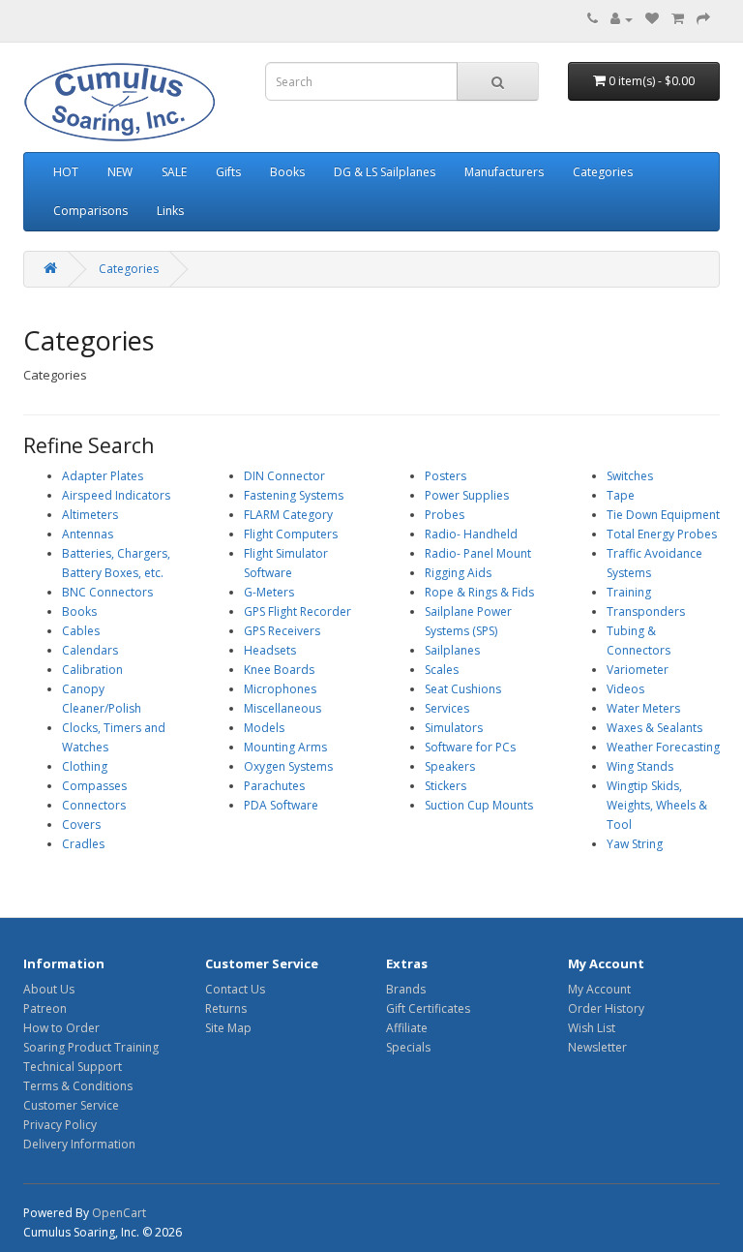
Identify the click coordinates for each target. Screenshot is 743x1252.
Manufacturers (504, 172)
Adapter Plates (102, 476)
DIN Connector (284, 476)
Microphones (280, 689)
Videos (625, 689)
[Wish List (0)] (652, 19)
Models (264, 727)
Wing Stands (640, 766)
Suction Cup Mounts (479, 805)
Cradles (83, 844)
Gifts (228, 172)
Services (447, 708)
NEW (120, 172)
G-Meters (269, 592)
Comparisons (90, 210)
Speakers (450, 766)
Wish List (591, 1028)
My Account (599, 989)
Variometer (638, 669)
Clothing (84, 766)
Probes (444, 514)
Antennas (87, 534)
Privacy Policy (60, 1124)
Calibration (92, 669)
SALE (174, 172)
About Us (48, 989)
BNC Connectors (107, 592)
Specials (408, 1047)
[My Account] (621, 19)
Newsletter (597, 1047)
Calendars (90, 650)
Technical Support (72, 1066)
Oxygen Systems (288, 766)
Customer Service (71, 1105)
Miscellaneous (282, 708)
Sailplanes (452, 650)
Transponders (646, 611)
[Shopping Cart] (677, 19)
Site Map (228, 1028)
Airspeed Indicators (116, 495)
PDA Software (281, 805)
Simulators (454, 727)
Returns (226, 1008)
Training (629, 592)
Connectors (94, 805)
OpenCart (119, 1213)
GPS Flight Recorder (297, 611)
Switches (630, 476)
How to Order (61, 1028)
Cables (81, 631)
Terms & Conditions (78, 1086)
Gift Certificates (428, 1008)
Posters (445, 476)
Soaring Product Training (91, 1047)
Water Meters (643, 708)
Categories (603, 172)
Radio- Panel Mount (478, 553)
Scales (442, 669)
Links (170, 210)
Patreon (45, 1008)
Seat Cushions (463, 689)
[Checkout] (703, 19)
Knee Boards (279, 669)
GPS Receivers (282, 631)
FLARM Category (288, 514)
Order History (606, 1008)
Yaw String (635, 844)
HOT (65, 172)
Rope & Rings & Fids (479, 592)
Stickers (445, 786)
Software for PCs (470, 747)
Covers (81, 824)
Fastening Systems (293, 495)
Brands (406, 989)
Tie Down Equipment (663, 514)
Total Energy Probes (662, 534)
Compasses (94, 786)
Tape (621, 495)
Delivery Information (79, 1144)
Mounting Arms (285, 747)
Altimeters (90, 514)
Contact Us (235, 989)
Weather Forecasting (663, 747)
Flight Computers (291, 534)
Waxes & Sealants (654, 727)
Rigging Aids (458, 573)
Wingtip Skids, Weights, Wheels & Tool (657, 805)
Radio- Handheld (471, 534)
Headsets (270, 650)
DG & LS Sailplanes (384, 172)
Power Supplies (467, 495)
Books (287, 172)
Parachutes (274, 786)
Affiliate (407, 1028)
